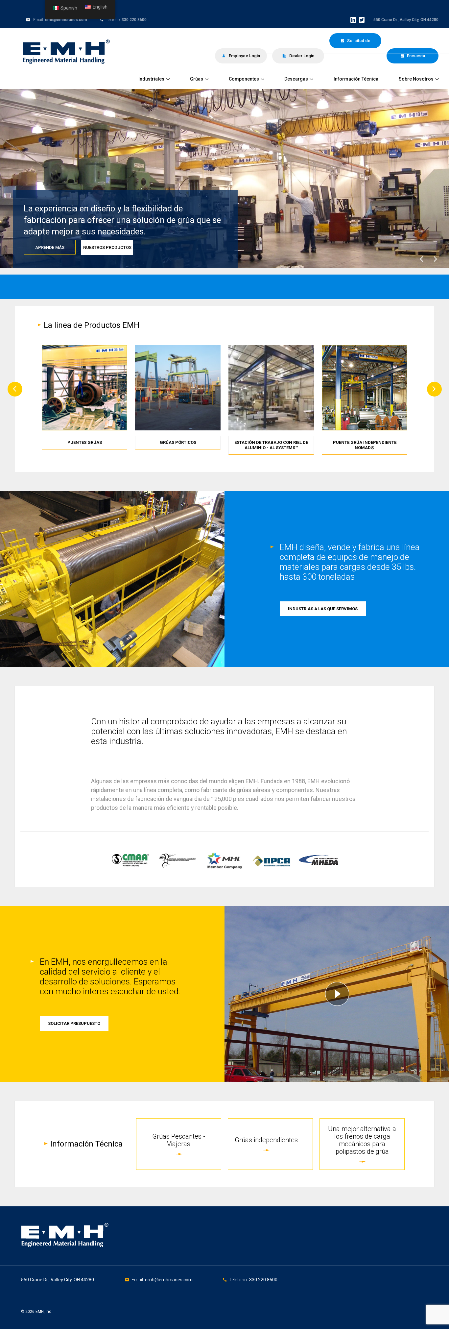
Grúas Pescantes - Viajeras (178, 1140)
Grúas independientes (266, 1140)
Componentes (244, 79)
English (100, 7)
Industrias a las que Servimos (323, 608)
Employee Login (244, 55)
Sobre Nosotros (416, 79)
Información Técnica (356, 79)
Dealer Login (301, 55)
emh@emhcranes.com (66, 19)
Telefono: (239, 1279)
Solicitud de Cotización (358, 43)
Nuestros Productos (107, 247)
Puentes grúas (84, 442)
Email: (138, 1279)
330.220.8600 (134, 19)
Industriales (151, 79)
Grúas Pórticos (178, 442)
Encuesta (415, 55)
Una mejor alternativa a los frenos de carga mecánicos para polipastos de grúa (362, 1140)
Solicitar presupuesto (74, 1023)
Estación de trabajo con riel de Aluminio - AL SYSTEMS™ (271, 445)
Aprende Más (49, 247)
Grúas (196, 79)
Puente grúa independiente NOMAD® (364, 445)
